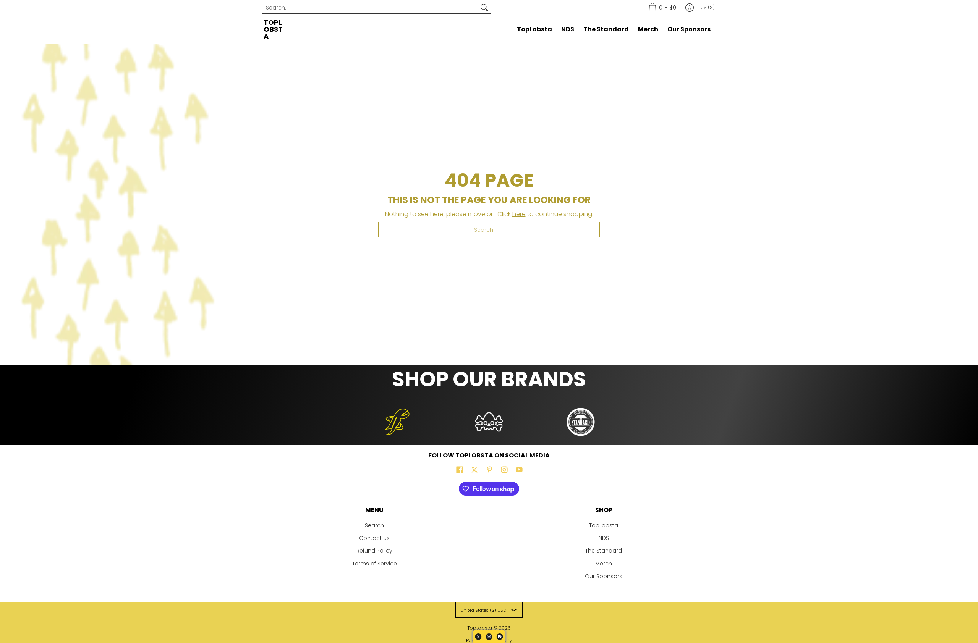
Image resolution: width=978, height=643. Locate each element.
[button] (459, 470)
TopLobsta (273, 29)
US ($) (708, 7)
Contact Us (374, 538)
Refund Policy (374, 550)
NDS (604, 538)
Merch (603, 563)
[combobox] (370, 7)
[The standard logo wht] (581, 422)
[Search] (484, 7)
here (519, 214)
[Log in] (689, 7)
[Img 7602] (489, 422)
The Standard (603, 550)
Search (374, 525)
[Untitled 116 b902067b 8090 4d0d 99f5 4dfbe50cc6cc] (397, 422)
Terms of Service (374, 563)
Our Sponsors (603, 576)
